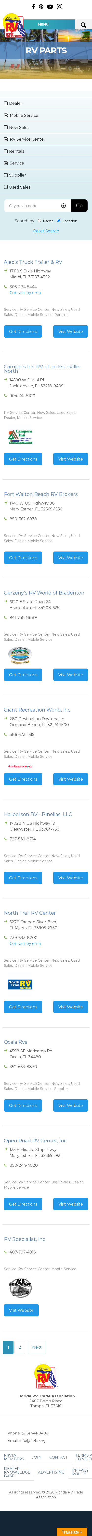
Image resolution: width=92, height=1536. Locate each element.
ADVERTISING (51, 1472)
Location (69, 221)
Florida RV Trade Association (14, 25)
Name (48, 221)
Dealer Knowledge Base (17, 1472)
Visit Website (70, 331)
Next (37, 1347)
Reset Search (46, 231)
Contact (58, 1457)
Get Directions (23, 331)
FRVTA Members (14, 1457)
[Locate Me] (63, 206)
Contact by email (26, 292)
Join (36, 1457)
